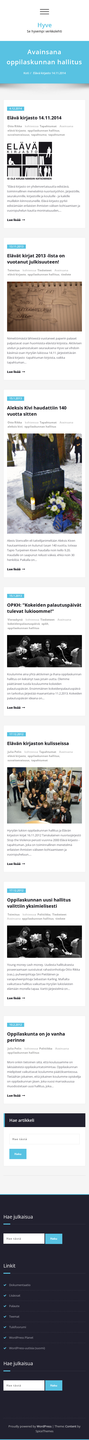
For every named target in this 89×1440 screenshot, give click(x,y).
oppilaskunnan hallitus (43, 130)
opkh (45, 624)
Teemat (14, 1316)
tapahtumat (56, 135)
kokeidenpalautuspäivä (24, 624)
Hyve (44, 25)
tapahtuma (39, 135)
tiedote (66, 274)
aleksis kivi (15, 426)
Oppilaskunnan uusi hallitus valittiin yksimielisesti (39, 903)
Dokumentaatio (20, 1285)
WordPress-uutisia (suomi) (27, 1348)
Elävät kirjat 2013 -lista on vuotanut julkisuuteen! (36, 259)
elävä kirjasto (17, 130)
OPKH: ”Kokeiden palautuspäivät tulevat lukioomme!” (44, 608)
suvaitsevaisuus (18, 135)
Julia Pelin (14, 752)
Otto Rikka (15, 126)
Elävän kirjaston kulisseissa (38, 743)
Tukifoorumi (17, 1327)
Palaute (14, 1306)
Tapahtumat (48, 126)
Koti (26, 73)
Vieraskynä (15, 620)
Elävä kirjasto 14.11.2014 (49, 73)
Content (70, 1426)
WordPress (44, 1426)
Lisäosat (14, 1295)
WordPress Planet (21, 1337)
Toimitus (14, 270)
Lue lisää (14, 220)
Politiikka (43, 914)
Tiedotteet (44, 270)
